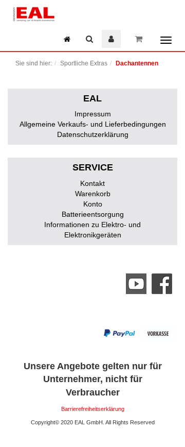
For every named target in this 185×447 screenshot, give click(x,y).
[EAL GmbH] (33, 13)
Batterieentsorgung (93, 214)
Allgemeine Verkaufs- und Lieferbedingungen (93, 124)
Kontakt (92, 183)
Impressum (93, 114)
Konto (92, 204)
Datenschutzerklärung (92, 134)
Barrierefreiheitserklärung (92, 409)
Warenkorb (92, 194)
